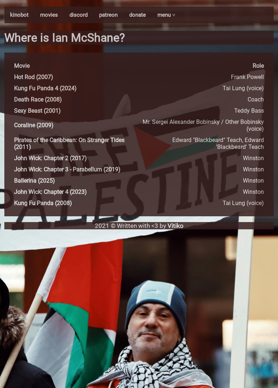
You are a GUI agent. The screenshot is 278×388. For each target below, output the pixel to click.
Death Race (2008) (38, 99)
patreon (108, 15)
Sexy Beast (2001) (37, 110)
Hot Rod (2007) (33, 77)
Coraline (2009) (34, 125)
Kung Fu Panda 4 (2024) (45, 88)
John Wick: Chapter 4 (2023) (50, 191)
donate (137, 15)
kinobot (19, 15)
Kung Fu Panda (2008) (43, 203)
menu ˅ (166, 15)
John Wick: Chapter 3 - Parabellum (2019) (67, 169)
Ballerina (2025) (34, 180)
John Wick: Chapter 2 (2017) (50, 158)
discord (79, 15)
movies (49, 15)
